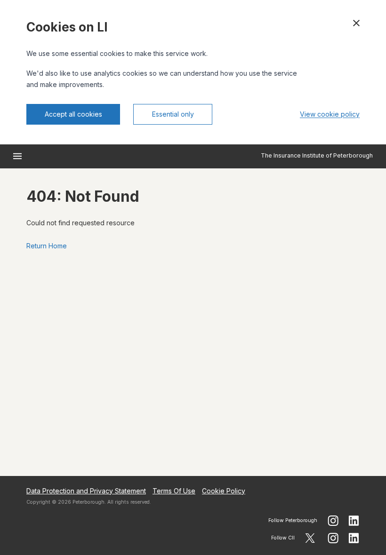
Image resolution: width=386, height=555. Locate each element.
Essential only (173, 114)
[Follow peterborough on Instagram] (333, 521)
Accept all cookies (73, 114)
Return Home (46, 246)
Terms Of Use (174, 491)
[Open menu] (17, 156)
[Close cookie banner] (356, 23)
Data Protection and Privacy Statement (86, 491)
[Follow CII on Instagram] (333, 538)
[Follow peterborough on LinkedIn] (354, 521)
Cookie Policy (223, 491)
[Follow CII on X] (310, 538)
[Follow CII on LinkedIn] (354, 538)
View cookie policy (330, 114)
